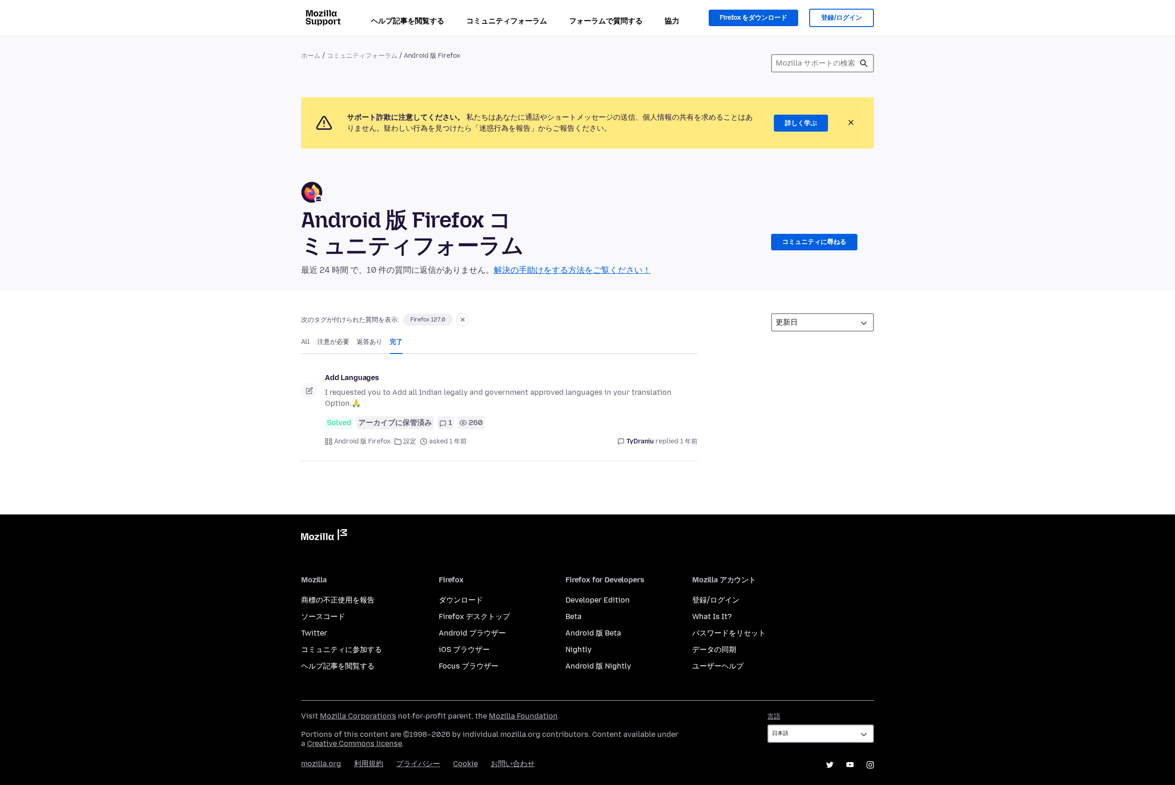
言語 (773, 716)
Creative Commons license (354, 743)
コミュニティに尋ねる (814, 242)
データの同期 (714, 649)
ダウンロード (461, 600)
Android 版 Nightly (598, 666)
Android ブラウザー (472, 633)
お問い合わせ (513, 763)
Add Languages (352, 377)
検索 (863, 63)
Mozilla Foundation (523, 716)
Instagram (870, 764)
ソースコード (323, 616)
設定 (409, 441)
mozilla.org (321, 763)
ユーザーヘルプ (718, 666)
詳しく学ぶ (801, 123)
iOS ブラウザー (464, 649)
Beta (573, 616)
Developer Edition (597, 600)
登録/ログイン (841, 18)
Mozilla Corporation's (358, 716)
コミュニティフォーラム (506, 21)
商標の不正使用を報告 (338, 600)
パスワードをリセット (729, 633)
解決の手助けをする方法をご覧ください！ (572, 270)
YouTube (850, 764)
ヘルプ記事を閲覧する (407, 21)
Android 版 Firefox (362, 441)
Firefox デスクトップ (474, 616)
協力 (672, 21)
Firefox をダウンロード (753, 18)
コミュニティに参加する (341, 649)
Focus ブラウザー (468, 666)
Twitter (314, 633)
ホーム (310, 56)
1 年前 (689, 441)
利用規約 (368, 763)
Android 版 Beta (593, 633)
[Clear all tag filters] (462, 319)
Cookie (465, 763)
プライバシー (418, 763)
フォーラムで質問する (606, 21)
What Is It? (712, 616)
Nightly (578, 649)
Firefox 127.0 (427, 319)
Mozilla (324, 536)
